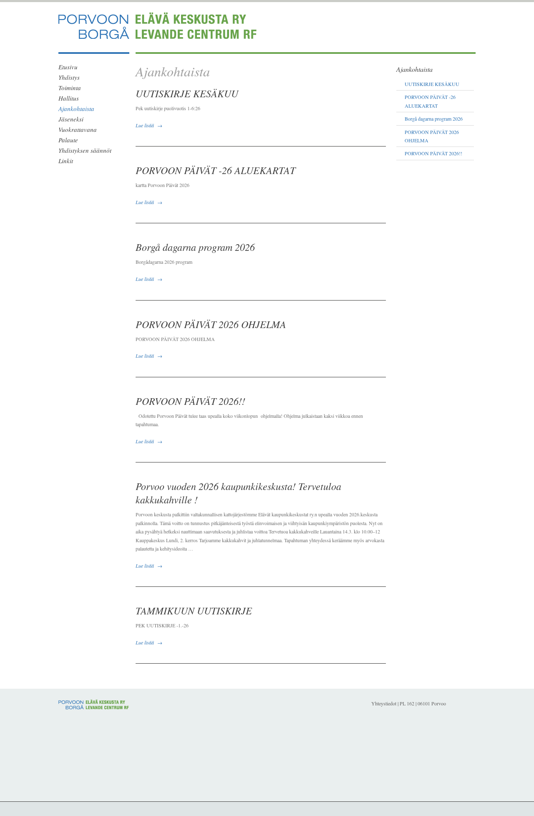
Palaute (68, 140)
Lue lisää (145, 125)
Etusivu (68, 67)
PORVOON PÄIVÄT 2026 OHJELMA (211, 324)
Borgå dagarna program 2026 (195, 246)
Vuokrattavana (77, 129)
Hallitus (68, 98)
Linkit (65, 161)
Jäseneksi (70, 119)
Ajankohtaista (76, 108)
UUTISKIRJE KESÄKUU (187, 93)
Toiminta (69, 87)
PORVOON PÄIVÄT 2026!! (190, 400)
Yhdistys (69, 77)
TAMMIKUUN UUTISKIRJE (194, 610)
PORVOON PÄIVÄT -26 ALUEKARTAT (215, 170)
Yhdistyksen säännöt (84, 150)
